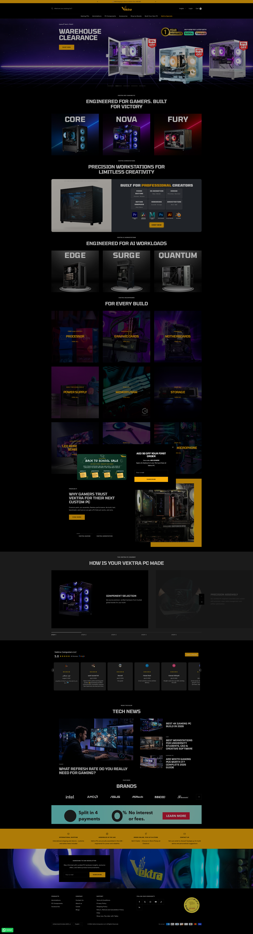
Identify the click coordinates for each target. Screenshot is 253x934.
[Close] (173, 447)
